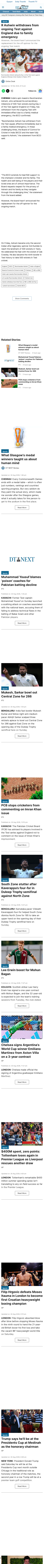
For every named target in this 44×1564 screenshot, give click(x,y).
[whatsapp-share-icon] (3, 92)
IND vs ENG (36, 270)
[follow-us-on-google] (40, 90)
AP (2, 1061)
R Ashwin (28, 270)
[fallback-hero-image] (9, 348)
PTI (2, 589)
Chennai (6, 11)
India (26, 11)
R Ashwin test (29, 278)
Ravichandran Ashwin (21, 266)
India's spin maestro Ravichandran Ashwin (14, 274)
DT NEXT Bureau (12, 468)
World (33, 11)
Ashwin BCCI (21, 285)
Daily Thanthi (20, 2)
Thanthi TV (32, 2)
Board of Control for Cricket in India (12, 270)
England (4, 266)
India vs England (35, 266)
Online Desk (10, 81)
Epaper (10, 2)
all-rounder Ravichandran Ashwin (12, 278)
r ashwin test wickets (8, 285)
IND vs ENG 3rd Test (30, 282)
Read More (22, 507)
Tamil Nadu (16, 11)
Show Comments (22, 298)
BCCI (10, 266)
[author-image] (3, 81)
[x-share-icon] (7, 92)
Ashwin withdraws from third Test (12, 282)
